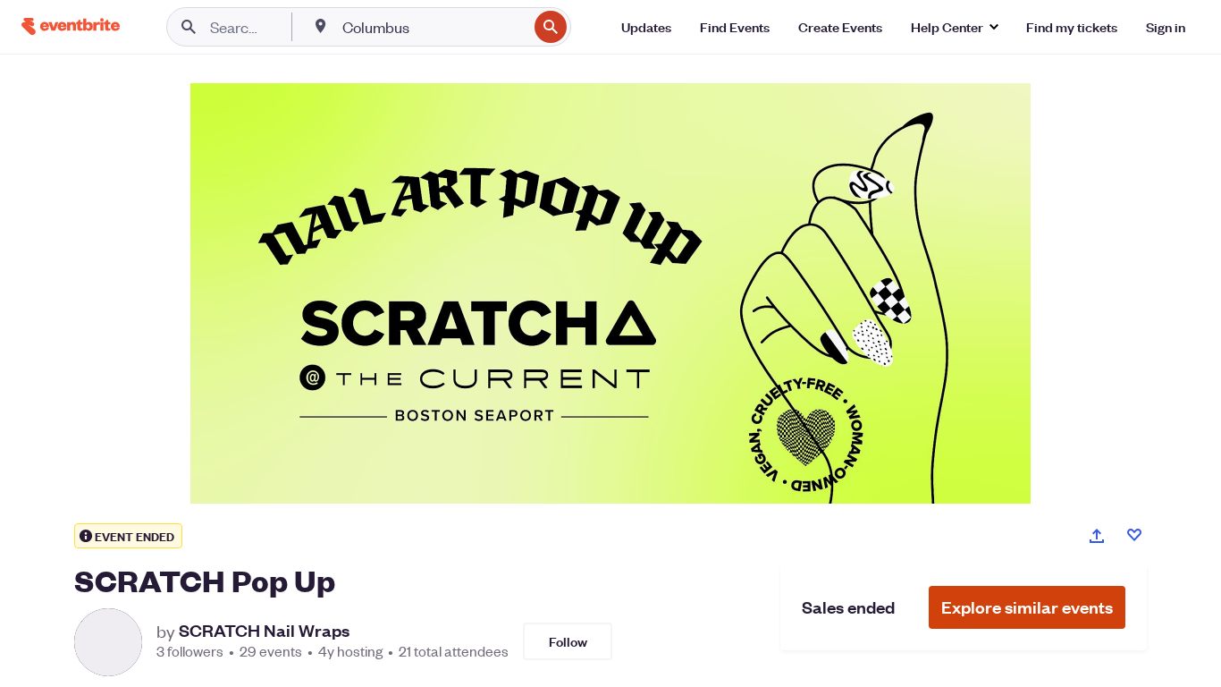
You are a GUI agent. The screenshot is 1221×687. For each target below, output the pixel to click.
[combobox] (433, 26)
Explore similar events (1027, 607)
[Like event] (1134, 534)
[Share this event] (1097, 536)
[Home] (70, 26)
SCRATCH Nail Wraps (264, 631)
